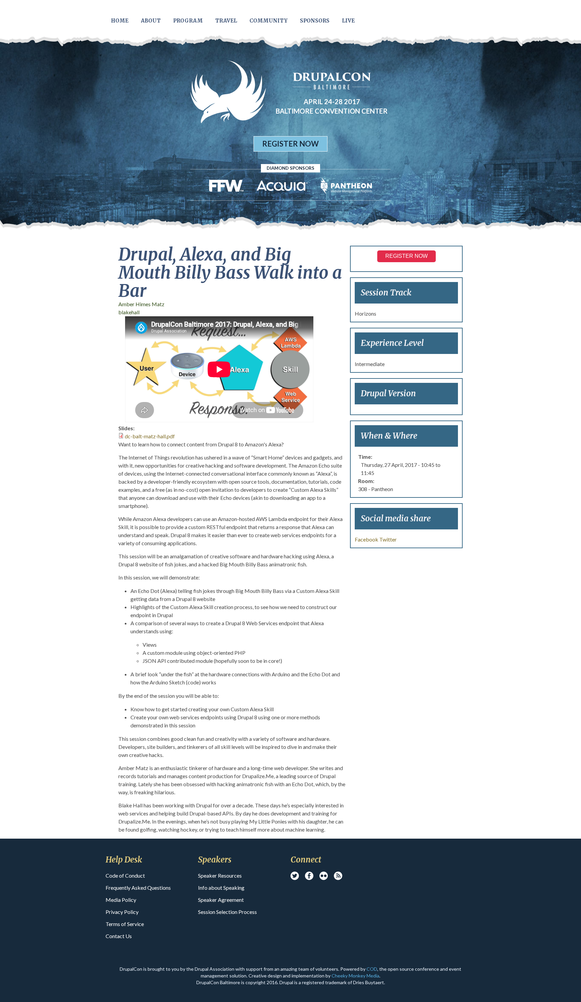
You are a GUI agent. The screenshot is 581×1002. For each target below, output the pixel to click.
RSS (338, 876)
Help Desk (124, 859)
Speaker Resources (220, 875)
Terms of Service (125, 924)
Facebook (366, 539)
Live (348, 20)
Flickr (323, 876)
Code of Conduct (125, 875)
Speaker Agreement (221, 899)
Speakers (214, 859)
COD (371, 969)
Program (188, 20)
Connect (305, 859)
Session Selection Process (227, 912)
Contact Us (119, 936)
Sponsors (315, 20)
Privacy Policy (122, 912)
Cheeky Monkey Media (355, 975)
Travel (226, 20)
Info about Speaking (221, 887)
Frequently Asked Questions (138, 887)
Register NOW (406, 256)
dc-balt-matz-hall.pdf (150, 436)
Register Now (290, 143)
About (151, 20)
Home (119, 20)
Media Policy (121, 899)
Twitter (388, 539)
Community (268, 20)
